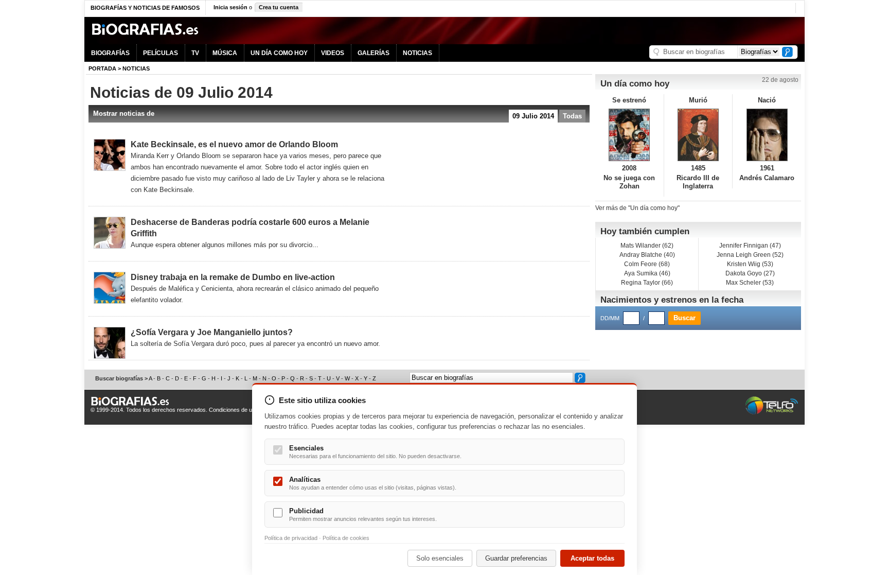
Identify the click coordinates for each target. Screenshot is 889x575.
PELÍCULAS (160, 53)
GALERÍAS (373, 53)
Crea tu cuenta (278, 7)
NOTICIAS (417, 53)
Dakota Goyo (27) (750, 273)
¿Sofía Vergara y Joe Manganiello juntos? (212, 332)
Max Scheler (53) (750, 282)
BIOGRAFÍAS (110, 53)
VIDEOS (332, 53)
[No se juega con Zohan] (629, 135)
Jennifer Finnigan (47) (750, 245)
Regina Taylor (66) (647, 282)
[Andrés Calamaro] (767, 135)
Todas (572, 116)
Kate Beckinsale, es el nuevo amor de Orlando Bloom (234, 144)
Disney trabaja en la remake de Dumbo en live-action (233, 277)
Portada (102, 68)
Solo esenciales (440, 558)
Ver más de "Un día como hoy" (637, 208)
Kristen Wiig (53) (750, 264)
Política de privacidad (290, 538)
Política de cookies (346, 538)
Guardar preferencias (516, 558)
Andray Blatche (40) (647, 254)
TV (195, 53)
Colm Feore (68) (647, 264)
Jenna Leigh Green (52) (750, 254)
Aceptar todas (592, 558)
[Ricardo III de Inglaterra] (698, 135)
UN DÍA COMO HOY (279, 53)
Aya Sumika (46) (647, 273)
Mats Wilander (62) (646, 245)
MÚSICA (224, 53)
